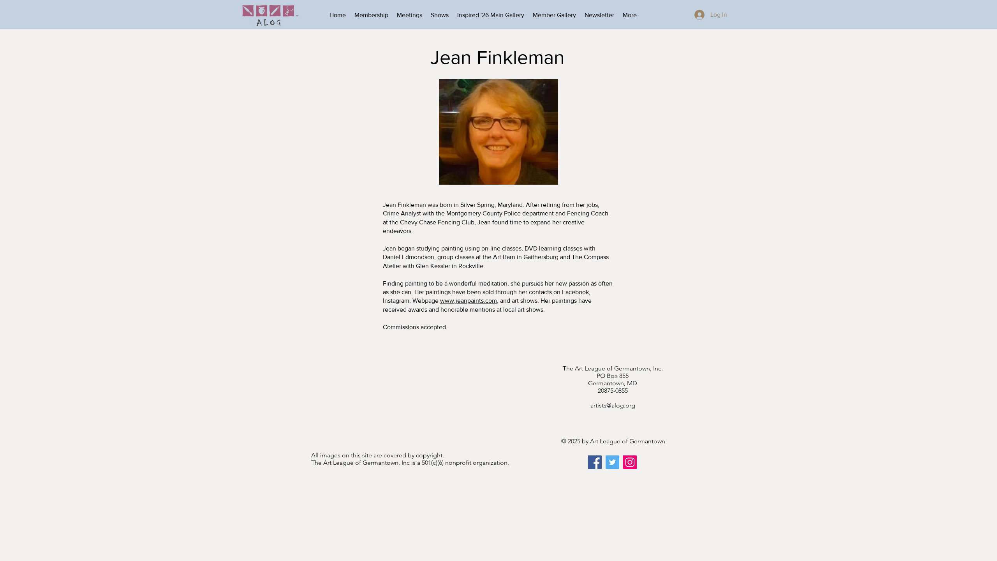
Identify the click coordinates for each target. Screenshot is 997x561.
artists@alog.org (612, 405)
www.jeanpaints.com (468, 300)
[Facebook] (595, 462)
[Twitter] (612, 462)
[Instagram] (630, 462)
